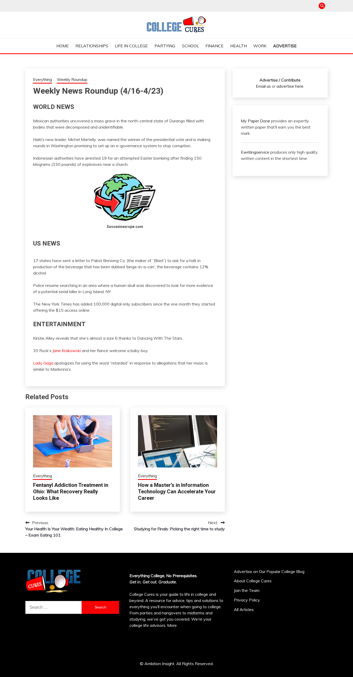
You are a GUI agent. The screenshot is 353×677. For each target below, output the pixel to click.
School (190, 45)
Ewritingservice (255, 152)
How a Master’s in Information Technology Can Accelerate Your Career (177, 491)
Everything (42, 79)
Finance (214, 45)
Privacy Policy (247, 599)
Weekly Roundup (72, 79)
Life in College (131, 45)
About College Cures (253, 580)
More (172, 625)
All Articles (244, 609)
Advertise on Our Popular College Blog (269, 571)
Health (238, 45)
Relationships (91, 45)
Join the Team (246, 590)
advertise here (290, 86)
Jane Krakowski (66, 350)
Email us (263, 86)
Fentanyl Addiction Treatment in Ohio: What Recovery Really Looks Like (70, 491)
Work (259, 45)
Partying (165, 45)
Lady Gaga (43, 363)
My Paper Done (255, 120)
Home (62, 45)
